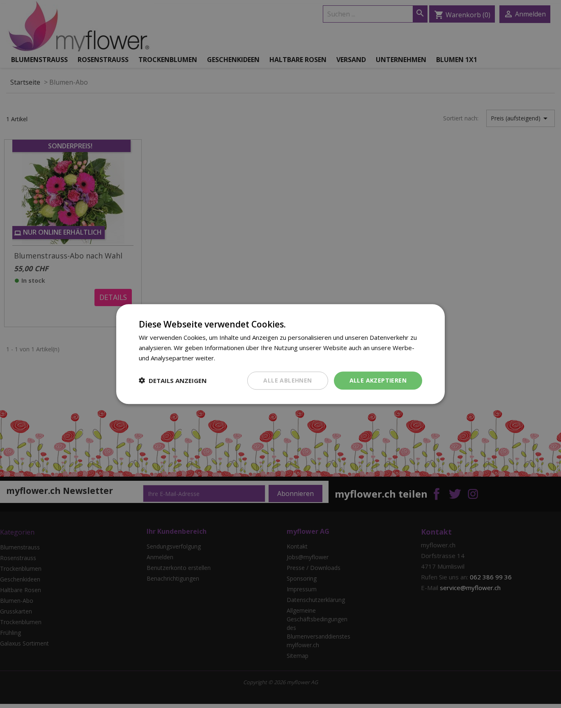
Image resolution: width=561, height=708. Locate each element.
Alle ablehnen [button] (287, 380)
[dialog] (280, 354)
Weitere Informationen (249, 358)
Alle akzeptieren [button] (378, 380)
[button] (173, 380)
